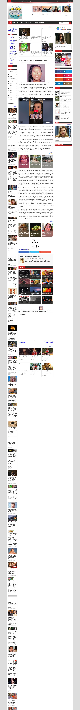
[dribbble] (66, 1)
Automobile (11, 71)
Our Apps (36, 22)
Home (10, 22)
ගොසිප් (11, 99)
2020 (11, 36)
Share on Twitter (35, 252)
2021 (11, 37)
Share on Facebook (24, 252)
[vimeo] (62, 1)
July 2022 (11, 48)
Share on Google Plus (45, 252)
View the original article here (24, 249)
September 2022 (12, 51)
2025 (11, 61)
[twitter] (60, 1)
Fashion (18, 22)
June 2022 (11, 47)
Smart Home (12, 90)
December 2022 (12, 57)
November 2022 (12, 54)
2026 (11, 63)
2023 (11, 59)
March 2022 (11, 43)
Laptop (11, 76)
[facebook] (57, 1)
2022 (11, 38)
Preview (11, 85)
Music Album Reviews (13, 81)
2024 (11, 60)
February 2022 (12, 41)
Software (11, 92)
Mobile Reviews (12, 78)
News (26, 22)
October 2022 (12, 53)
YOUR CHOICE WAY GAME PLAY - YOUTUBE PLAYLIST (12, 30)
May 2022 (11, 46)
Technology (11, 95)
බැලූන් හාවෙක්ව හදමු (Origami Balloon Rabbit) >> (48, 342)
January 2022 (12, 40)
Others (22, 22)
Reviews (13, 22)
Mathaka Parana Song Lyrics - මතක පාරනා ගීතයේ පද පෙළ (21, 1)
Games (11, 74)
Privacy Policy (41, 22)
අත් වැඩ (11, 97)
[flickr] (64, 1)
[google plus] (70, 1)
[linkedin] (68, 1)
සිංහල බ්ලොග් (30, 22)
